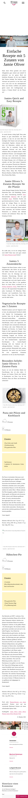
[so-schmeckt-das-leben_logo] (11, 3)
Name (3, 794)
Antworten (11, 747)
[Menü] (23, 3)
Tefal (19, 713)
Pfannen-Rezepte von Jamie (18, 702)
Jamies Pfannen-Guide (10, 255)
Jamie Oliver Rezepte (12, 713)
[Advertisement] (14, 20)
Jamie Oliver (14, 711)
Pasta (24, 194)
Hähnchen (13, 196)
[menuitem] (23, 3)
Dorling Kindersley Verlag (9, 286)
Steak (10, 199)
